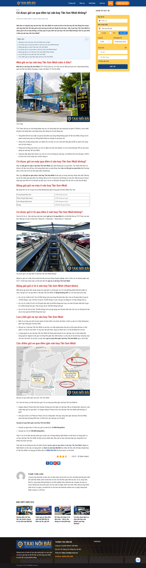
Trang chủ (71, 3)
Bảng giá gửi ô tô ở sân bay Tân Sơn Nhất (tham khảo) (36, 52)
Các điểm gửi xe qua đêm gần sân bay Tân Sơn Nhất (36, 57)
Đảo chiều (123, 33)
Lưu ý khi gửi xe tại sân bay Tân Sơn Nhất (32, 54)
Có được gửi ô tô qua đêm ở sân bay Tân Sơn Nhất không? (38, 49)
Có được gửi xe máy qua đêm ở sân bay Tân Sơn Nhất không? (39, 45)
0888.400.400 (51, 450)
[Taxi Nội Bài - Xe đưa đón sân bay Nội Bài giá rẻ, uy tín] (26, 3)
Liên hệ (102, 3)
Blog (110, 3)
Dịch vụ (82, 3)
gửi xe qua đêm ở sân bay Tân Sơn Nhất (67, 445)
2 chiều (104, 33)
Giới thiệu (92, 3)
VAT (114, 33)
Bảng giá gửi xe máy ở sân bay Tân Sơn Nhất (33, 47)
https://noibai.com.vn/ (69, 553)
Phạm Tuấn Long (43, 19)
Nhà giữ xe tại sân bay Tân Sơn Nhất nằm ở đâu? (34, 42)
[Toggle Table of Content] (85, 39)
